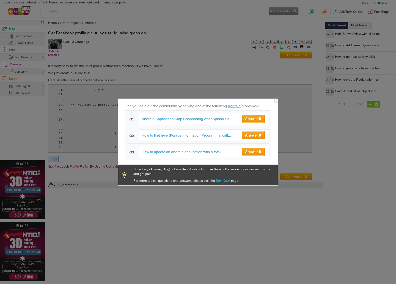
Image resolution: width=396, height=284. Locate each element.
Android (234, 106)
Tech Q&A (223, 180)
